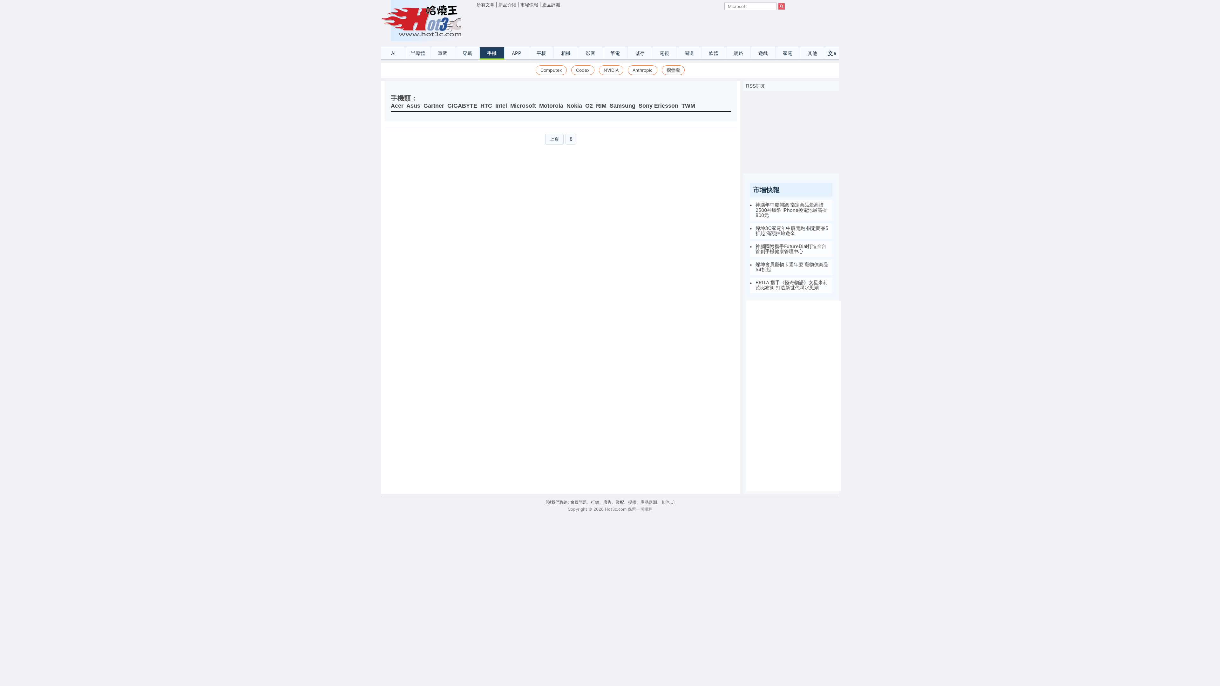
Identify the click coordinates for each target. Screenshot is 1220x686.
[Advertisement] (631, 25)
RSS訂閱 (755, 86)
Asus (413, 106)
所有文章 (485, 4)
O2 (589, 106)
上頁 (554, 139)
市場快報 (529, 4)
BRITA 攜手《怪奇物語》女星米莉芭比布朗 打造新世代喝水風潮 (792, 285)
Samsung (622, 106)
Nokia (574, 106)
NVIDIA (611, 70)
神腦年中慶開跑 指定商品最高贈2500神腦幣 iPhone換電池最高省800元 (791, 210)
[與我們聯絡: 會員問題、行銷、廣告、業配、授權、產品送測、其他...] (610, 502)
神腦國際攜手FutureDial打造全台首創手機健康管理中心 (791, 249)
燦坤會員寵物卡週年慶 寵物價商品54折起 (792, 267)
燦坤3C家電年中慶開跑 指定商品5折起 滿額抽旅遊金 (792, 231)
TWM (688, 106)
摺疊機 (673, 70)
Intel (501, 106)
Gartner (434, 106)
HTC (486, 106)
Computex (551, 70)
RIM (601, 106)
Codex (583, 70)
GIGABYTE (462, 106)
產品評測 (551, 4)
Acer (397, 106)
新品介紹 (507, 4)
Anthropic (643, 70)
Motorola (551, 106)
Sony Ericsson (658, 106)
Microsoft (523, 106)
